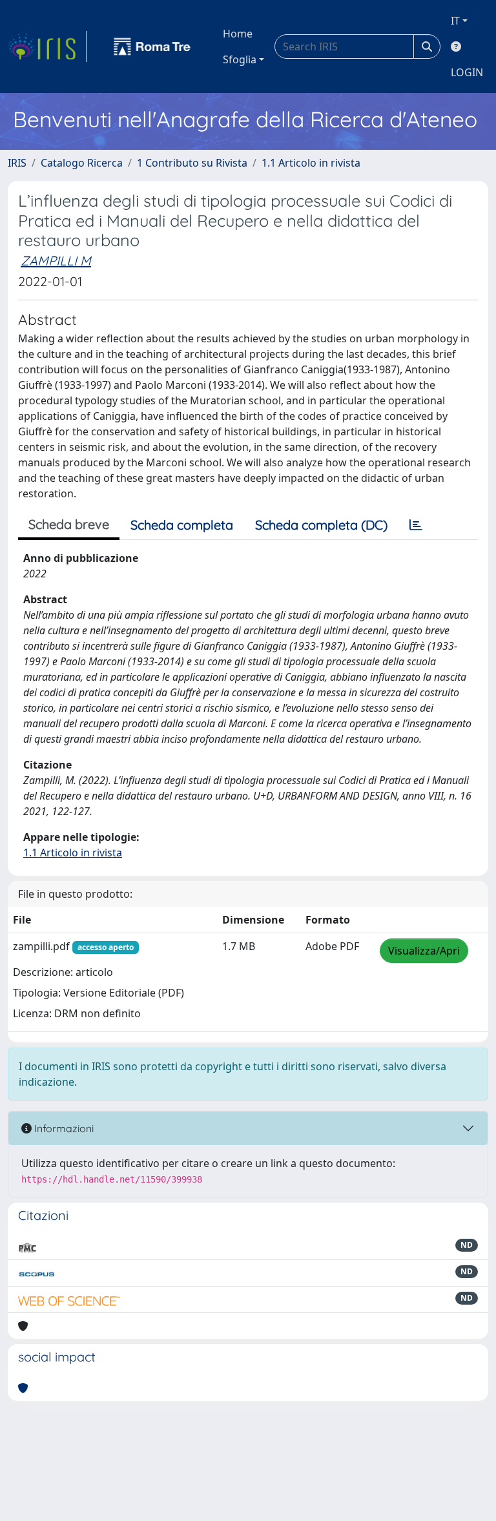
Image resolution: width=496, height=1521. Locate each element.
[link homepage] (47, 46)
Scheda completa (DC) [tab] (321, 525)
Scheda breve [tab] (68, 524)
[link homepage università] (152, 46)
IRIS (17, 163)
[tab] (415, 525)
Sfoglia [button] (239, 59)
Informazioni (63, 1128)
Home (238, 33)
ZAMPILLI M (56, 261)
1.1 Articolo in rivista (311, 163)
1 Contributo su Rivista (192, 163)
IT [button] (455, 21)
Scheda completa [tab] (181, 525)
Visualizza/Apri (424, 951)
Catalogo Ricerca (82, 163)
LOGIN (467, 72)
